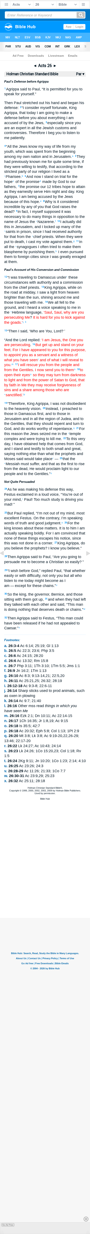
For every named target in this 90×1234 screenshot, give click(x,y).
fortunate (59, 108)
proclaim (52, 469)
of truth (20, 523)
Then (8, 103)
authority (74, 232)
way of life (52, 146)
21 (77, 428)
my (40, 146)
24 (5, 488)
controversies (15, 133)
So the (12, 594)
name (9, 222)
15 (5, 330)
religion (43, 171)
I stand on (50, 177)
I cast (30, 242)
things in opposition (57, 217)
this (26, 202)
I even (62, 252)
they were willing (18, 167)
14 (46, 302)
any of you (34, 207)
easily (9, 575)
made (46, 182)
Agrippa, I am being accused (28, 197)
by (54, 182)
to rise (79, 464)
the (38, 128)
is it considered (65, 202)
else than (36, 454)
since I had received (49, 232)
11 (77, 241)
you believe (69, 548)
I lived (55, 171)
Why (48, 202)
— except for (20, 586)
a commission (71, 282)
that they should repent (45, 424)
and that (48, 464)
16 (33, 344)
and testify (32, 449)
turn (76, 424)
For (70, 523)
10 (58, 221)
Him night (51, 191)
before (23, 118)
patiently (16, 138)
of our (32, 171)
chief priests (42, 237)
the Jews (35, 123)
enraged (78, 257)
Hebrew (18, 312)
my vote (42, 242)
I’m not (43, 513)
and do (19, 429)
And (29, 177)
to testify (39, 167)
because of (13, 202)
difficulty (33, 575)
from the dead (15, 469)
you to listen (65, 133)
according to (66, 167)
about (41, 118)
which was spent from (33, 151)
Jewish (47, 128)
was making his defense (37, 489)
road (13, 292)
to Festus (46, 618)
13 (42, 287)
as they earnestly (18, 191)
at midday (26, 292)
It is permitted (54, 89)
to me (18, 581)
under (61, 277)
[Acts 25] (5, 563)
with (32, 282)
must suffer (29, 464)
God (61, 182)
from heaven (68, 292)
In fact (23, 211)
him (72, 528)
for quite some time (63, 162)
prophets (68, 454)
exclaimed (24, 494)
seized (44, 434)
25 (5, 512)
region (49, 419)
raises (64, 207)
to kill (50, 439)
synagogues (26, 247)
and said (56, 604)
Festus (25, 518)
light (64, 469)
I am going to (47, 113)
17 (16, 364)
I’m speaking (71, 518)
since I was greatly (55, 257)
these (38, 528)
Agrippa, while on (67, 287)
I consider (31, 108)
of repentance (60, 429)
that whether (75, 571)
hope (66, 187)
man (79, 604)
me (43, 162)
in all (33, 419)
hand (54, 103)
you (32, 118)
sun (35, 297)
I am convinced (64, 533)
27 (55, 542)
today (28, 581)
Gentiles (16, 424)
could (78, 618)
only (52, 575)
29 (5, 570)
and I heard (27, 307)
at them (10, 262)
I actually (67, 222)
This (71, 604)
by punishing (34, 252)
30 (5, 593)
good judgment (47, 523)
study (55, 499)
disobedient (76, 403)
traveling (21, 302)
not (62, 403)
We (51, 302)
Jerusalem (61, 156)
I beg (49, 133)
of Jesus (21, 222)
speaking (58, 307)
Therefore (37, 133)
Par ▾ (80, 74)
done (28, 543)
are (7, 128)
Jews (22, 146)
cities (34, 257)
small (58, 449)
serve (38, 191)
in (28, 128)
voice (54, 494)
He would (37, 469)
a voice (43, 307)
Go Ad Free (7, 1225)
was (14, 543)
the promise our (33, 187)
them (49, 252)
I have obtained (25, 444)
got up (37, 599)
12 (5, 276)
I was (54, 403)
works (30, 429)
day (70, 191)
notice (64, 538)
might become (46, 581)
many (36, 217)
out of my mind (61, 513)
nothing (21, 454)
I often (43, 247)
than (21, 297)
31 (46, 599)
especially (55, 123)
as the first (64, 464)
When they (64, 237)
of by (22, 123)
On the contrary (46, 518)
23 (61, 458)
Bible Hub (45, 799)
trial (62, 177)
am (6, 586)
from (65, 146)
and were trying (31, 439)
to (29, 89)
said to (36, 557)
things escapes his (43, 538)
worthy (42, 429)
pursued (75, 252)
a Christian (54, 562)
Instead (52, 409)
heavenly (22, 409)
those (8, 302)
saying (9, 454)
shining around (53, 297)
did (78, 222)
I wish (13, 571)
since (76, 538)
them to (10, 257)
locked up (51, 227)
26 (65, 522)
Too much (42, 499)
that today (27, 113)
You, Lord (52, 331)
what (49, 454)
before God (28, 571)
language (33, 312)
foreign (23, 257)
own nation (31, 156)
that (52, 167)
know (32, 146)
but (66, 575)
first (39, 414)
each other (39, 604)
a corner (44, 543)
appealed (67, 623)
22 (64, 438)
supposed (51, 211)
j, (23, 322)
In (80, 242)
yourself (27, 94)
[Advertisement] (45, 897)
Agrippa (12, 89)
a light (51, 292)
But (10, 513)
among (10, 156)
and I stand (13, 449)
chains (48, 586)
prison (25, 232)
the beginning (63, 151)
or (16, 575)
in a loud (41, 494)
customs (61, 128)
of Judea (63, 419)
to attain (78, 187)
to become (35, 562)
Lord (22, 340)
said (23, 89)
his (47, 103)
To (68, 439)
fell (61, 302)
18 (78, 369)
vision (35, 409)
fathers (10, 187)
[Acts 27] (85, 563)
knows (17, 528)
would (28, 459)
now (37, 177)
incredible (12, 207)
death (59, 609)
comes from (63, 444)
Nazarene (45, 222)
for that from (14, 237)
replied (33, 340)
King (73, 108)
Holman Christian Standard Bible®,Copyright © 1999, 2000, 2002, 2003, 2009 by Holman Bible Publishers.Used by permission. (45, 791)
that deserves (42, 609)
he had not (49, 623)
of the (19, 182)
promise (32, 182)
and (72, 128)
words (9, 523)
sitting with (13, 599)
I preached (69, 409)
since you (72, 123)
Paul (35, 89)
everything (56, 118)
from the (11, 287)
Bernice (57, 594)
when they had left (70, 599)
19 (5, 403)
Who (34, 331)
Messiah (12, 464)
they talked (13, 604)
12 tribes (53, 187)
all (32, 128)
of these (20, 538)
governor (41, 594)
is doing (10, 609)
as (60, 581)
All (9, 146)
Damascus (46, 277)
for (17, 94)
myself (45, 108)
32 (5, 617)
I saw (41, 292)
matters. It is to (56, 528)
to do (26, 217)
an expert (18, 128)
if (83, 162)
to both (47, 449)
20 (44, 408)
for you (72, 89)
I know (53, 548)
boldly (38, 533)
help (42, 444)
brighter (10, 297)
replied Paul (51, 571)
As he (12, 489)
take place (43, 459)
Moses (9, 459)
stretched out (32, 103)
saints (9, 232)
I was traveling (21, 277)
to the (9, 409)
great (75, 449)
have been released (20, 623)
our (72, 182)
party (22, 171)
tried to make (60, 247)
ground (10, 307)
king (7, 528)
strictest (10, 171)
